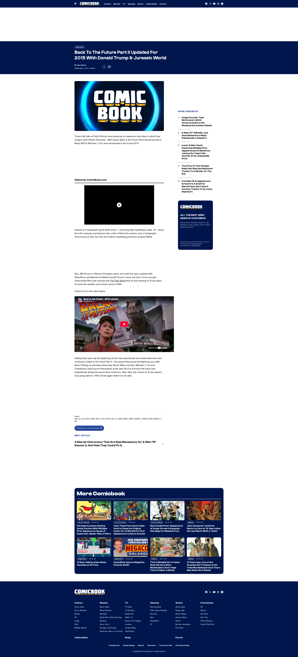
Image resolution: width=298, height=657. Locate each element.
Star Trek (204, 617)
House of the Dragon (133, 621)
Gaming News (155, 607)
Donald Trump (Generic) (132, 419)
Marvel (77, 614)
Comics (107, 4)
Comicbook (80, 47)
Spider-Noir (129, 614)
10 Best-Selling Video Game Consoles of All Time (91, 563)
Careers (151, 645)
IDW (76, 624)
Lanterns (128, 624)
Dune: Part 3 (105, 624)
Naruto (178, 621)
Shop (127, 637)
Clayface (103, 621)
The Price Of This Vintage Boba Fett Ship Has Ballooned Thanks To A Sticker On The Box (197, 170)
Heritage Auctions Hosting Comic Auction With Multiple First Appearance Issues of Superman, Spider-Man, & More (94, 530)
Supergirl (103, 614)
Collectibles (151, 4)
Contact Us (114, 645)
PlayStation (154, 621)
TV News (128, 607)
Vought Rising (130, 628)
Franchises (207, 603)
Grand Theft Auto (207, 624)
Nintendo (153, 614)
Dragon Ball (180, 610)
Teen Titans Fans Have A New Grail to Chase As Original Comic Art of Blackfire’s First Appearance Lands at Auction (129, 530)
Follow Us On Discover (88, 428)
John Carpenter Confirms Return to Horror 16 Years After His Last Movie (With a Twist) (204, 528)
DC (75, 617)
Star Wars (204, 614)
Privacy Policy (196, 245)
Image (76, 621)
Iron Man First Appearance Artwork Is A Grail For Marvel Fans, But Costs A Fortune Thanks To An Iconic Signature (197, 186)
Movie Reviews (105, 610)
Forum (163, 4)
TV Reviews (129, 610)
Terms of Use (195, 243)
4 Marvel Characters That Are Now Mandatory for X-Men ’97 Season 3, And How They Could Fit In (115, 443)
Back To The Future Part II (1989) (109, 419)
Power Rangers (207, 621)
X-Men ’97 (129, 617)
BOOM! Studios (80, 628)
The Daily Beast (118, 280)
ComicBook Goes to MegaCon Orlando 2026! (129, 563)
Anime (140, 4)
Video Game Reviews (158, 610)
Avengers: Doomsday (108, 628)
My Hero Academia (182, 624)
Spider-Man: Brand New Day (111, 617)
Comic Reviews (80, 610)
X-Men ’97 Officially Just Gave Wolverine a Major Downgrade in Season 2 (195, 135)
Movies (116, 4)
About (141, 645)
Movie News (104, 607)
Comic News (79, 607)
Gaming (131, 4)
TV (124, 4)
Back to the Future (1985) (84, 419)
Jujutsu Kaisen (181, 617)
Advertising (128, 645)
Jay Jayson (81, 65)
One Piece (179, 628)
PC (151, 624)
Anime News (180, 607)
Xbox (152, 617)
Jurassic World (147, 419)
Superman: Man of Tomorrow (111, 631)
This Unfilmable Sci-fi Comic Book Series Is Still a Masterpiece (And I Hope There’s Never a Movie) (165, 566)
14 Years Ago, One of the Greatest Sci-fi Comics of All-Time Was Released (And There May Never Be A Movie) (203, 566)
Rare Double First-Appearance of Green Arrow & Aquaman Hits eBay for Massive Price (166, 528)
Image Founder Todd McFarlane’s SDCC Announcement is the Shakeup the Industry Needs (197, 121)
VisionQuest (129, 631)
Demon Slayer (180, 614)
